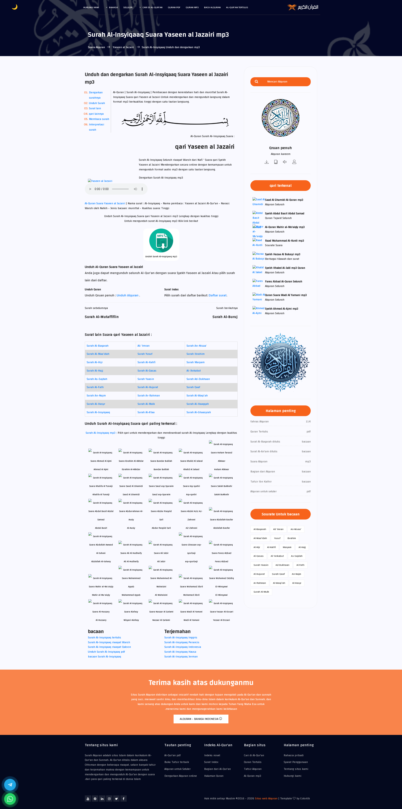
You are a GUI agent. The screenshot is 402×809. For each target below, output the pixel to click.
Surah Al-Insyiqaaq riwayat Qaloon (109, 647)
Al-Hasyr (296, 583)
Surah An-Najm (96, 395)
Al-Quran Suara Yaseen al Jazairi (105, 203)
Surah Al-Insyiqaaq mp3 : (102, 433)
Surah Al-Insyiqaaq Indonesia (182, 647)
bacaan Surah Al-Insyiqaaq (104, 656)
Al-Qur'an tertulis (237, 7)
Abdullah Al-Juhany (101, 561)
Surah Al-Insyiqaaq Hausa (180, 652)
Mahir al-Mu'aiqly (101, 595)
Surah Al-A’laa (146, 412)
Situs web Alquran (266, 798)
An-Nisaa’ (296, 529)
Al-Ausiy (131, 528)
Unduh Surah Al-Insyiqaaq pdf (106, 652)
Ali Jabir (161, 561)
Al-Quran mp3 (252, 776)
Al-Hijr (257, 547)
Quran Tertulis (253, 762)
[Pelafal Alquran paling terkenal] (294, 162)
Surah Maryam (196, 362)
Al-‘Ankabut (194, 370)
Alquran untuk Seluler (177, 769)
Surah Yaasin (146, 379)
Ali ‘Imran (143, 346)
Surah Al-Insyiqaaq (98, 412)
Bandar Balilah (161, 469)
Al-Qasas (259, 556)
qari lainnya (96, 114)
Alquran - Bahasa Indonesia (199, 719)
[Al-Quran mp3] (267, 162)
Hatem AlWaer (221, 469)
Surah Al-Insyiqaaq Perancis (181, 642)
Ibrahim (291, 538)
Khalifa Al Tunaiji (101, 494)
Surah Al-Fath (95, 387)
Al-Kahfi (271, 547)
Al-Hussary (101, 620)
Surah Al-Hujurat (148, 387)
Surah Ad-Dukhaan (198, 379)
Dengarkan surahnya (96, 95)
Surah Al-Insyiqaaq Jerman (181, 656)
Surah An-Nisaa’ (197, 346)
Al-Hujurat (259, 574)
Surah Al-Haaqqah (198, 404)
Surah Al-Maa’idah (98, 354)
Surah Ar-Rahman (149, 395)
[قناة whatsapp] (10, 799)
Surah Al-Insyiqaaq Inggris (180, 637)
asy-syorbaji (191, 561)
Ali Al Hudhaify (131, 561)
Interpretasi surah (96, 127)
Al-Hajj (302, 547)
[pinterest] (95, 798)
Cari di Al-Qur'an (152, 7)
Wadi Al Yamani (191, 620)
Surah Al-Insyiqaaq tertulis (104, 637)
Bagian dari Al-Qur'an (217, 769)
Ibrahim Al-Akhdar (131, 469)
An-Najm (296, 574)
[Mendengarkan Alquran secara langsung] (285, 162)
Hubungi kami (91, 7)
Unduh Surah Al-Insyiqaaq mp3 (161, 256)
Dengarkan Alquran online (180, 776)
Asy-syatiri (191, 494)
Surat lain (95, 108)
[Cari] (256, 81)
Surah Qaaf (193, 387)
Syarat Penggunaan (296, 762)
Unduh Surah (97, 103)
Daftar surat (218, 295)
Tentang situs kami (296, 769)
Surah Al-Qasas (147, 370)
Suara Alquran (96, 47)
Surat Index (211, 762)
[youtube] (88, 798)
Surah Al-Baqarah (97, 346)
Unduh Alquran (128, 295)
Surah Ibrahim (196, 354)
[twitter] (116, 798)
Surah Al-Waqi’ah (197, 395)
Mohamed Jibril (191, 595)
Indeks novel (212, 755)
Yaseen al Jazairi (123, 47)
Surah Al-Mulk (146, 404)
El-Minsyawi (221, 595)
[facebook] (123, 798)
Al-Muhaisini (161, 595)
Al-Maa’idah (260, 538)
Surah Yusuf (145, 354)
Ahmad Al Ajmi (101, 469)
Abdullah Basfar (221, 528)
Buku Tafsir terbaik (176, 762)
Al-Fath (300, 565)
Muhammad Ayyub (131, 595)
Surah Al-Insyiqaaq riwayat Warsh (109, 642)
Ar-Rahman (260, 583)
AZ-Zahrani (191, 528)
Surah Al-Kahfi (147, 362)
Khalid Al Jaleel (191, 469)
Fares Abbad (221, 561)
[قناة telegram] (10, 785)
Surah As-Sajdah (97, 379)
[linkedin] (102, 798)
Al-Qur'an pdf (172, 755)
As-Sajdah (297, 556)
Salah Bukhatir (221, 494)
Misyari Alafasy (131, 620)
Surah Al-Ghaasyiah (199, 412)
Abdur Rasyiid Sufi (161, 528)
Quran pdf (174, 7)
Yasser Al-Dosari (221, 620)
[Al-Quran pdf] (276, 162)
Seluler (128, 7)
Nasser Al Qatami (161, 620)
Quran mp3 (192, 7)
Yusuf (277, 538)
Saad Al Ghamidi (131, 494)
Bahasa (113, 7)
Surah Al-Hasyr (96, 404)
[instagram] (109, 798)
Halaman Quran (213, 776)
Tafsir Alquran (253, 769)
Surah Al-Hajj (95, 370)
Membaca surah (99, 119)
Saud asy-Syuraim (161, 494)
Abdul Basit (101, 528)
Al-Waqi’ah (279, 583)
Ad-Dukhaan (282, 565)
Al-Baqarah (260, 529)
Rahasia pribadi (294, 755)
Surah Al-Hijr (95, 362)
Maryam (287, 547)
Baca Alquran (212, 7)
